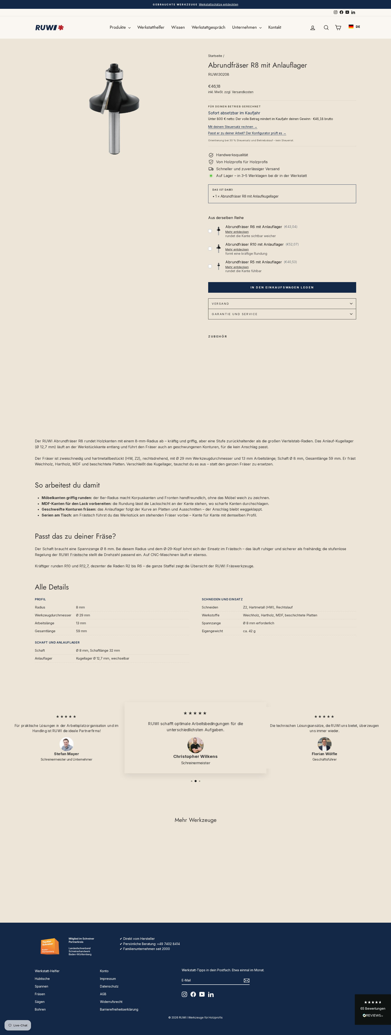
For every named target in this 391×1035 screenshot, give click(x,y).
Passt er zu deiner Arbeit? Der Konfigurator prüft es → (247, 133)
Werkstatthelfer (151, 27)
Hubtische (42, 979)
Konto (104, 971)
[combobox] (354, 26)
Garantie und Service (235, 314)
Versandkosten (242, 92)
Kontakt (274, 27)
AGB (103, 994)
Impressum (108, 979)
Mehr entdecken (237, 231)
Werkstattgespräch (208, 27)
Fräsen (40, 994)
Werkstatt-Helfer (47, 971)
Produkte (118, 27)
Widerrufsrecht (111, 1002)
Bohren (40, 1009)
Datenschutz (109, 986)
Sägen (40, 1002)
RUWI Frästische (73, 554)
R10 (67, 566)
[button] (373, 1009)
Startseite (215, 56)
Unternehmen (245, 27)
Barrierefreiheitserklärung (119, 1009)
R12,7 (83, 566)
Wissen (178, 27)
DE (358, 26)
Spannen (41, 986)
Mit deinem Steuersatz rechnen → (232, 127)
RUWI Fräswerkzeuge (234, 566)
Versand (220, 303)
